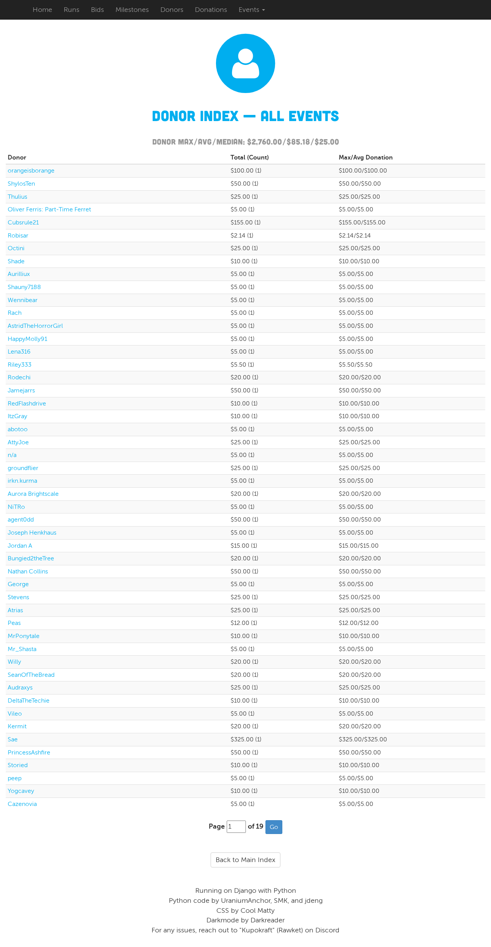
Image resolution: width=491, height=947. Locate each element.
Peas (14, 623)
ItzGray (17, 416)
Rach (14, 312)
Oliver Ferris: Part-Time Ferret (49, 209)
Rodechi (19, 377)
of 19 (256, 826)
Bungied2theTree (31, 558)
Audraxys (20, 687)
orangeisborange (31, 170)
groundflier (23, 468)
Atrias (15, 610)
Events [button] (250, 9)
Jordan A (20, 545)
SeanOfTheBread (31, 674)
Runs (71, 9)
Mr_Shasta (22, 649)
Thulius (17, 196)
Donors (171, 9)
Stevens (18, 597)
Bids (97, 9)
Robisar (18, 235)
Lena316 (19, 351)
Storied (18, 765)
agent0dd (21, 519)
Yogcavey (21, 791)
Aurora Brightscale (33, 493)
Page (217, 826)
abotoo (18, 429)
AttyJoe (18, 442)
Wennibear (23, 300)
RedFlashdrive (27, 403)
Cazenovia (22, 804)
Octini (16, 248)
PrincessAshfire (29, 752)
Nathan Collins (28, 571)
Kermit (17, 726)
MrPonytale (24, 636)
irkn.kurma (22, 480)
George (18, 584)
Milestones (132, 9)
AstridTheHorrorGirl (35, 325)
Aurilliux (19, 274)
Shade (16, 261)
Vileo (15, 713)
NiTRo (16, 506)
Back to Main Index (245, 860)
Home (42, 9)
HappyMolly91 (27, 339)
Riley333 (19, 364)
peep (14, 778)
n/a (12, 455)
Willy (14, 661)
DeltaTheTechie (28, 700)
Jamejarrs (21, 390)
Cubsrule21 (23, 222)
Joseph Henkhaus (32, 532)
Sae (13, 739)
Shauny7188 (24, 287)
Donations (211, 9)
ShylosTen (21, 183)
